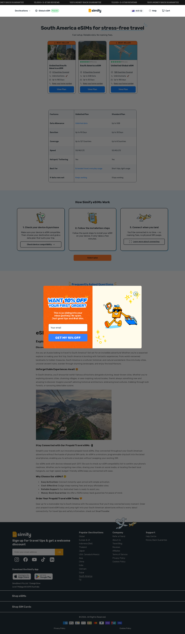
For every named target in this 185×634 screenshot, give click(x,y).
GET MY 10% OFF (68, 338)
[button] (23, 11)
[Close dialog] (136, 294)
